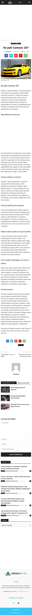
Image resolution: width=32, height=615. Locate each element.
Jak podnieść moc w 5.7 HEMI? (8, 355)
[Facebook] (13, 603)
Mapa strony (16, 609)
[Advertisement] (16, 21)
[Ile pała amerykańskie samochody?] (5, 398)
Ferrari (19, 43)
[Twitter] (18, 603)
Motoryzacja (13, 43)
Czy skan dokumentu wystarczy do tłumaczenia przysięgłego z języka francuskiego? (12, 501)
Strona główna (4, 40)
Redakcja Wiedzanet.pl (12, 471)
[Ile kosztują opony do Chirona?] (5, 389)
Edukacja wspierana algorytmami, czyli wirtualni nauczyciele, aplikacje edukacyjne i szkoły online (15, 489)
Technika (3, 505)
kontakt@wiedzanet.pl (22, 591)
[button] (29, 2)
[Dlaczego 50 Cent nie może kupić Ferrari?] (5, 406)
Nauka (2, 471)
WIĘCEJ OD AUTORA (23, 383)
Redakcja (8, 51)
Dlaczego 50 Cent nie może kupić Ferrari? (25, 355)
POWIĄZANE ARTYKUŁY (8, 383)
